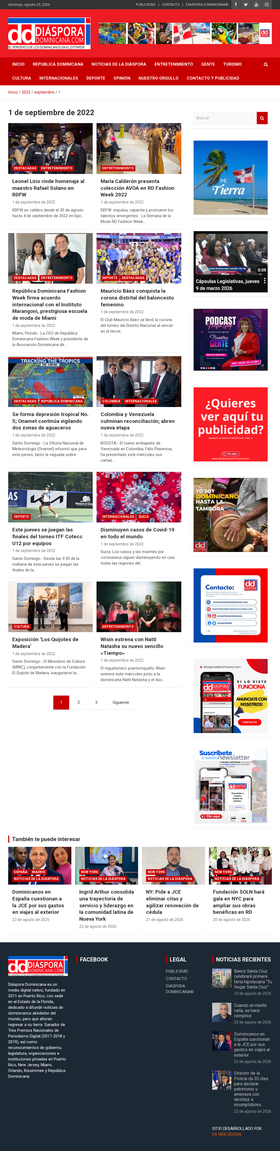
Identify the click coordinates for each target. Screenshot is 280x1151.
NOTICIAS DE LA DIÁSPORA (119, 64)
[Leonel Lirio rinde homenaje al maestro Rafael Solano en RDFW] (50, 148)
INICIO (18, 64)
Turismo (232, 64)
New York (89, 872)
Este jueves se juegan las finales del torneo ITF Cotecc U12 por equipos (47, 536)
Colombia (111, 401)
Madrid (38, 872)
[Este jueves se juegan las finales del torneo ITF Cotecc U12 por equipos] (50, 497)
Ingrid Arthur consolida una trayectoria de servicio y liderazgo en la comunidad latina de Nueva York (106, 905)
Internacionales (58, 78)
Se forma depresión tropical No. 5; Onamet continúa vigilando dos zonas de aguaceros (50, 421)
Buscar (262, 118)
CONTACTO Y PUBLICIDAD (213, 78)
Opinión (121, 78)
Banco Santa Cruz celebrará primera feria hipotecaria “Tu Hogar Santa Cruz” (253, 979)
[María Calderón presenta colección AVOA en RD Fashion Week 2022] (138, 148)
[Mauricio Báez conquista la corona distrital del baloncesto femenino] (138, 258)
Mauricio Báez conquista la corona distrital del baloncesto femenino (137, 297)
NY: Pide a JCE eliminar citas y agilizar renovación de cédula (172, 902)
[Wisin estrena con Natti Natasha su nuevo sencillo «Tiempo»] (138, 606)
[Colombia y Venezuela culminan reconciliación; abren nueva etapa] (138, 381)
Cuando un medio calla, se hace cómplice (250, 1010)
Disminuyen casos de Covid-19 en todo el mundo (137, 533)
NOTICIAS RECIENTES (243, 959)
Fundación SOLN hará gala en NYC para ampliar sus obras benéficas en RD (238, 902)
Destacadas (25, 168)
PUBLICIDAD (146, 4)
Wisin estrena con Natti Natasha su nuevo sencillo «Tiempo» (132, 646)
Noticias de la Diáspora (36, 879)
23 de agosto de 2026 (30, 919)
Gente (208, 64)
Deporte (95, 78)
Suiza (144, 517)
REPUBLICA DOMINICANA (58, 64)
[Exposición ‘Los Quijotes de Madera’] (50, 606)
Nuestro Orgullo (159, 78)
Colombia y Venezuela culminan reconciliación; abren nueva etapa (138, 421)
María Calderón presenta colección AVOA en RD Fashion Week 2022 (137, 188)
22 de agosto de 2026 (97, 926)
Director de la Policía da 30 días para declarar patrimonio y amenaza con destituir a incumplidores (251, 1089)
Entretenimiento (173, 64)
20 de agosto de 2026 (231, 919)
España (20, 872)
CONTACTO (171, 4)
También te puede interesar (46, 839)
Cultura (21, 78)
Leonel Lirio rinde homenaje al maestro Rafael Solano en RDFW (48, 188)
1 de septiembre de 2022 (33, 202)
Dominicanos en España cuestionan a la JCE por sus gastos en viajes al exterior (38, 902)
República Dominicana (62, 401)
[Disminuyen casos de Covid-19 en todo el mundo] (138, 497)
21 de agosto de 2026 (164, 919)
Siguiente (121, 702)
